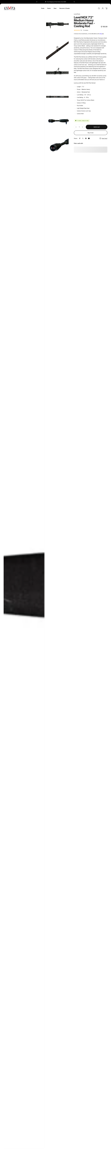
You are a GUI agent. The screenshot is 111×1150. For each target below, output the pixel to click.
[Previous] (37, 2)
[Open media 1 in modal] (24, 580)
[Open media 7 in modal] (57, 145)
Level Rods (77, 14)
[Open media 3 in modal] (57, 48)
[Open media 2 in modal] (57, 24)
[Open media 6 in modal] (57, 121)
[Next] (74, 2)
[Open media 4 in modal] (57, 72)
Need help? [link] (104, 138)
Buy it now (90, 132)
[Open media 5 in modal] (57, 96)
